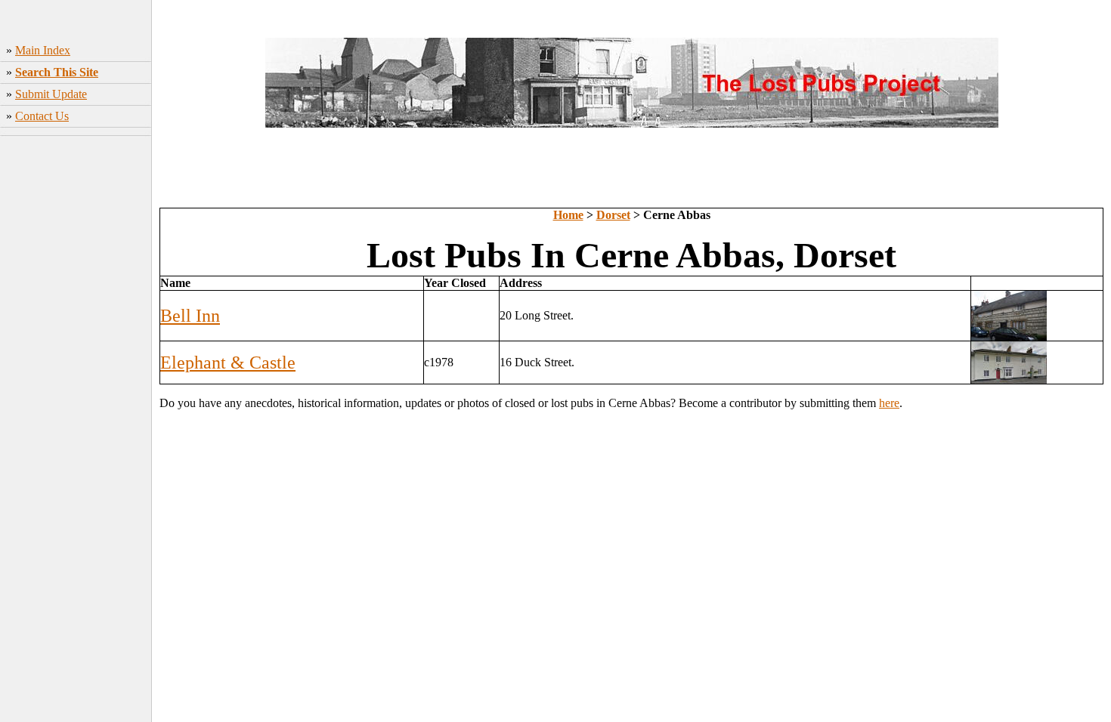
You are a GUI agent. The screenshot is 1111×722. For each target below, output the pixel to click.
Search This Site (56, 72)
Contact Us (42, 116)
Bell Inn (190, 316)
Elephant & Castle (228, 362)
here (889, 402)
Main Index (42, 50)
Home (568, 214)
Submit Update (51, 94)
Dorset (613, 214)
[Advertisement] (76, 366)
